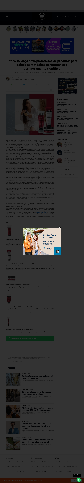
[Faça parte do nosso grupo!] (79, 480)
